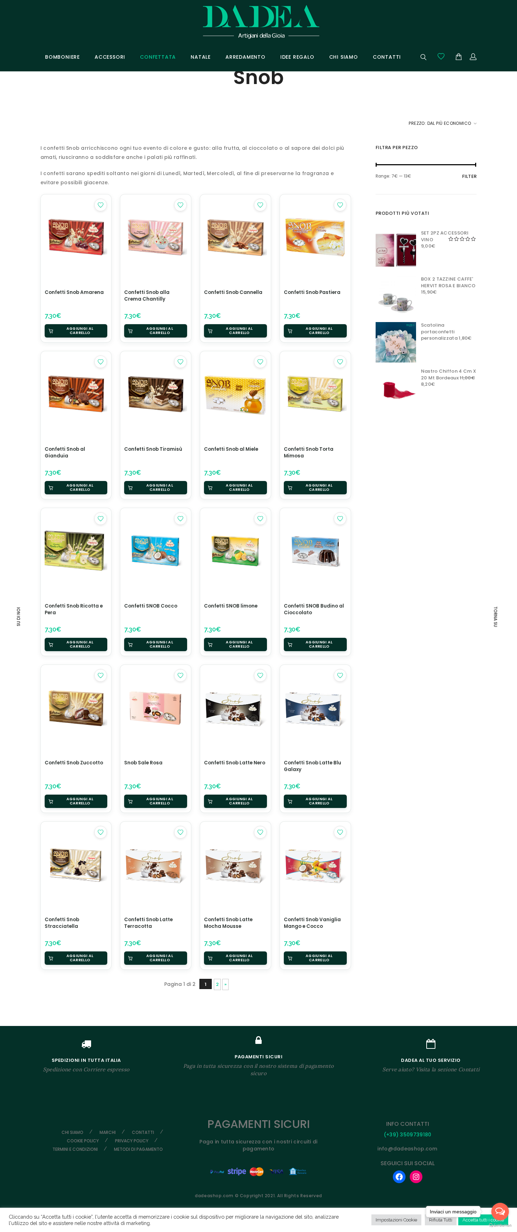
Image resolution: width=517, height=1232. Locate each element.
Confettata (158, 56)
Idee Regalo (297, 56)
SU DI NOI (18, 616)
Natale (201, 56)
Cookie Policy (83, 1141)
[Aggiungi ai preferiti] (100, 205)
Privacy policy (131, 1141)
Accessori (110, 56)
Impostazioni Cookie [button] (396, 1220)
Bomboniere (62, 56)
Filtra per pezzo (397, 147)
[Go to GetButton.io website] (500, 1225)
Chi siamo (343, 56)
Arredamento (245, 56)
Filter (469, 176)
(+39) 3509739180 (408, 1134)
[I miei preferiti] (441, 56)
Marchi (108, 1132)
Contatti (387, 56)
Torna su (495, 616)
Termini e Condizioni (75, 1149)
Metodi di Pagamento (138, 1149)
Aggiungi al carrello (79, 330)
